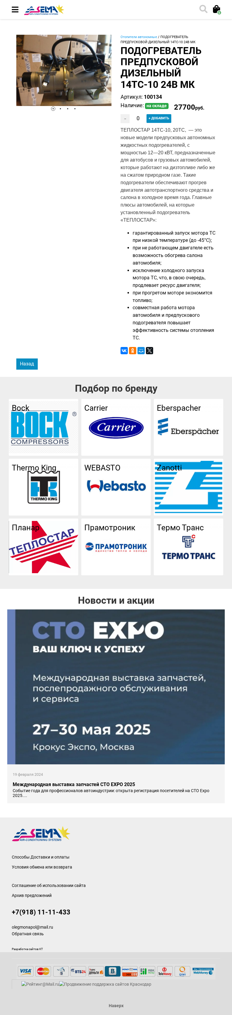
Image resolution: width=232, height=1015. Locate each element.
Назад (27, 364)
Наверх (116, 1005)
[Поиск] (203, 9)
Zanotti (169, 467)
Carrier (96, 408)
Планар (26, 527)
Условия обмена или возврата (42, 867)
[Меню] (15, 10)
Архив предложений (32, 895)
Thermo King (34, 467)
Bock (20, 408)
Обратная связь (28, 933)
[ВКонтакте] (124, 350)
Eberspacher (179, 408)
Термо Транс (180, 527)
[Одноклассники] (132, 350)
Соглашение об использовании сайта (49, 885)
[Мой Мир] (141, 350)
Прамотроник (109, 527)
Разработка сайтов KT (27, 949)
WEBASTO (102, 467)
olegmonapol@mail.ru (32, 927)
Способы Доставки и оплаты (40, 857)
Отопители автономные (139, 37)
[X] (149, 350)
